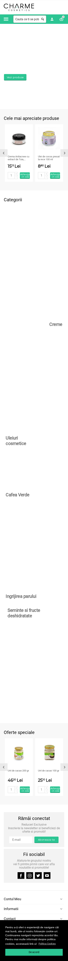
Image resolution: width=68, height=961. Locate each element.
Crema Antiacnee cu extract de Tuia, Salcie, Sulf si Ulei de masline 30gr (18, 158)
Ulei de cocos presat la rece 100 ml (49, 158)
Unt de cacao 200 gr (18, 770)
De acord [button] (34, 952)
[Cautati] (42, 19)
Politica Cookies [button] (47, 943)
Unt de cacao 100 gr (48, 770)
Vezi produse (15, 77)
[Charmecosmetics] (19, 7)
